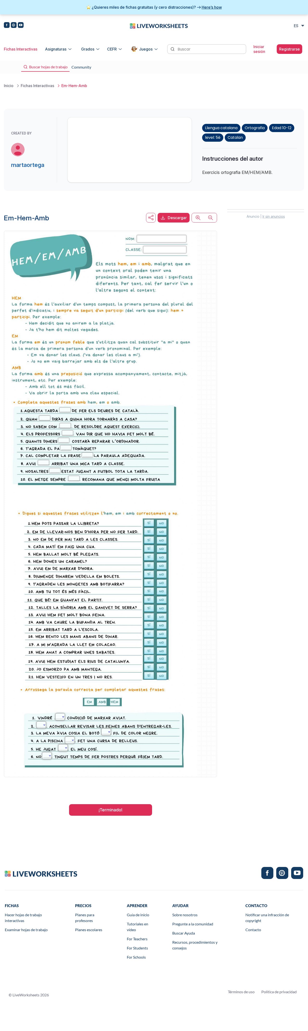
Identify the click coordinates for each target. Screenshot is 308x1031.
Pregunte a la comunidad (192, 924)
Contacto (253, 929)
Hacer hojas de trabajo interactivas (23, 917)
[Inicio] (159, 25)
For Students (137, 948)
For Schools (136, 957)
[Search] (173, 49)
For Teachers (137, 938)
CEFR (112, 49)
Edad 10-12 (281, 128)
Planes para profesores (84, 917)
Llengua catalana (221, 128)
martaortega (27, 164)
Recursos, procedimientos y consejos (195, 945)
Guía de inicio (138, 914)
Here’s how (212, 7)
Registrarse (289, 49)
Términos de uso (241, 991)
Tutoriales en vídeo (137, 927)
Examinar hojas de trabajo (26, 929)
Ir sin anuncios (274, 216)
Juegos (146, 49)
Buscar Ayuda (183, 933)
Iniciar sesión (259, 49)
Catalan (235, 137)
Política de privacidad (279, 991)
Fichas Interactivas (20, 49)
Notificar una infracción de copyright (267, 917)
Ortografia (255, 128)
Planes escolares (88, 929)
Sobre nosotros (185, 914)
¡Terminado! (110, 809)
